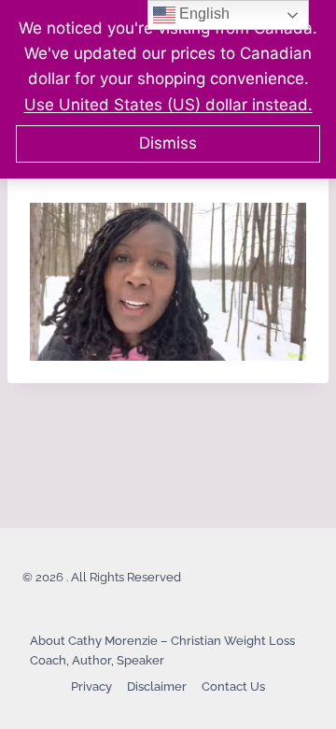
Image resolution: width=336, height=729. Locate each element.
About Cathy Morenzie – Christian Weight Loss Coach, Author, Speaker (162, 650)
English (202, 13)
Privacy (91, 686)
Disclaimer (157, 686)
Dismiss (168, 143)
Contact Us (233, 686)
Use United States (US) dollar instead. (168, 104)
